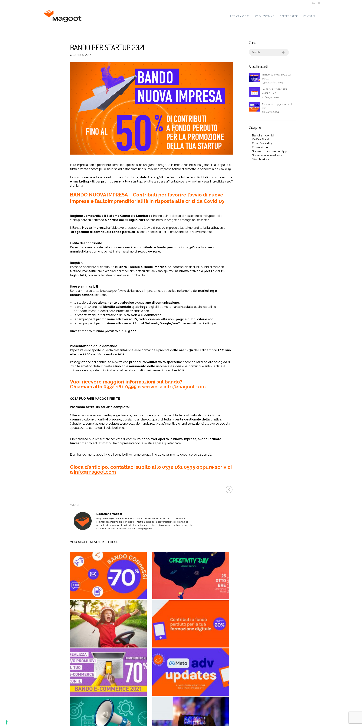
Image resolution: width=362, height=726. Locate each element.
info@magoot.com (185, 387)
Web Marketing (262, 159)
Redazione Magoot (109, 513)
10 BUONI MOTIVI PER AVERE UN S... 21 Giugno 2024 (274, 93)
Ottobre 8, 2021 (81, 55)
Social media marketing (268, 155)
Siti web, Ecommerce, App (269, 151)
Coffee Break (261, 139)
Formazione (260, 147)
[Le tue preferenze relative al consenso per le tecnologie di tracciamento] (6, 722)
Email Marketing (262, 143)
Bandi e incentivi (263, 135)
